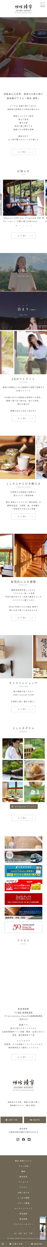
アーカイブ (23, 1182)
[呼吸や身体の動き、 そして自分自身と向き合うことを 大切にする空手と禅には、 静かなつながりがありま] (12, 748)
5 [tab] (31, 225)
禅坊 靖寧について (23, 1161)
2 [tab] (20, 225)
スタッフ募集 (23, 1203)
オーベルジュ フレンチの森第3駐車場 (25, 1016)
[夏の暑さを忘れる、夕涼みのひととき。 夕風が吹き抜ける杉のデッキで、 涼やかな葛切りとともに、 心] (34, 792)
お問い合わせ (23, 1192)
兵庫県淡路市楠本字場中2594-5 (23, 1132)
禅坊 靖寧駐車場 (25, 1012)
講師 (23, 1171)
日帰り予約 (18, 1244)
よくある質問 (23, 1198)
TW (31, 1233)
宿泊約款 (23, 1219)
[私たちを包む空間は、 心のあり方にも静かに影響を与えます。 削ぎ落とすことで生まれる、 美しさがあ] (12, 792)
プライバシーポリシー (23, 1224)
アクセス (23, 1187)
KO (25, 1233)
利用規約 (23, 1213)
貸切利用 (23, 1176)
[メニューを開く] (42, 4)
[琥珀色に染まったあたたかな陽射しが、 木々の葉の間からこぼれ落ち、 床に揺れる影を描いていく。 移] (34, 748)
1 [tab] (16, 225)
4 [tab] (27, 225)
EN (20, 1233)
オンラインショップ (23, 1208)
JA (15, 1233)
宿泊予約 (38, 1244)
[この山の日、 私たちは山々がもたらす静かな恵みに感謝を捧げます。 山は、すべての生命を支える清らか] (12, 770)
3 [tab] (23, 225)
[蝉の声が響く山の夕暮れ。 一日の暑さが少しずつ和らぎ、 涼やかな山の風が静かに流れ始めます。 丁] (34, 770)
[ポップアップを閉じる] (46, 1217)
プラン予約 (23, 1166)
